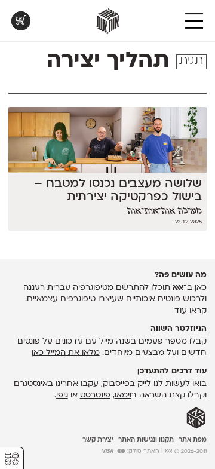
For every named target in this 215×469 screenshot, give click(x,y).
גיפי (62, 395)
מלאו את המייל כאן (66, 353)
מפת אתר (193, 440)
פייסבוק (116, 384)
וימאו (123, 395)
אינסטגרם (31, 384)
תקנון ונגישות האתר (146, 440)
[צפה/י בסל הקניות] (20, 20)
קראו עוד (190, 311)
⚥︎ (12, 459)
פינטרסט (95, 395)
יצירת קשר (97, 440)
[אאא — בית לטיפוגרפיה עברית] (196, 418)
